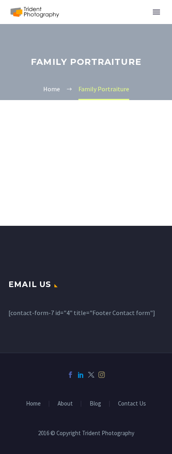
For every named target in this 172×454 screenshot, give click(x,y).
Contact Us (132, 404)
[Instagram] (101, 375)
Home (33, 404)
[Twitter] (91, 375)
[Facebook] (70, 375)
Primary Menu (156, 12)
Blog (95, 404)
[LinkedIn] (81, 375)
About (65, 404)
